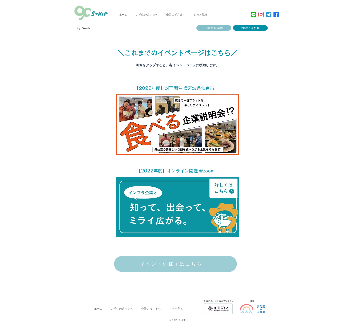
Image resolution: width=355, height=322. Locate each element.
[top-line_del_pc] (253, 14)
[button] (146, 14)
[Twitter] (269, 14)
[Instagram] (261, 14)
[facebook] (276, 14)
